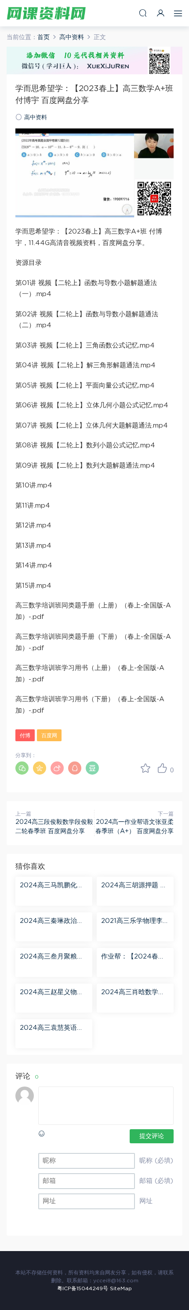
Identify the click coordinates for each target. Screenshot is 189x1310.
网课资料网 (46, 13)
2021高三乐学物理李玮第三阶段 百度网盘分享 (135, 922)
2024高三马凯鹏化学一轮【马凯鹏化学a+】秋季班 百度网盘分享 (53, 886)
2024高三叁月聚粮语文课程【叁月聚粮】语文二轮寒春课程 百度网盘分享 (54, 957)
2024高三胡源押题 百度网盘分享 (134, 886)
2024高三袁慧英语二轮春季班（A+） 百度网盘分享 (52, 1028)
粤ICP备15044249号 (82, 1288)
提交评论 (151, 1136)
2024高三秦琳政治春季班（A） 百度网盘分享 (53, 922)
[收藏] (145, 768)
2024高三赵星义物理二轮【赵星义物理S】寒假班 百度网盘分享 (52, 993)
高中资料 (35, 118)
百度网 (49, 735)
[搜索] (142, 13)
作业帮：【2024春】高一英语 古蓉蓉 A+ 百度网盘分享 (133, 957)
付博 (25, 735)
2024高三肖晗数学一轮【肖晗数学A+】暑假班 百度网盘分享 (133, 993)
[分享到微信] (22, 768)
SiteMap (121, 1288)
